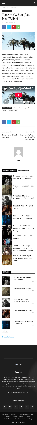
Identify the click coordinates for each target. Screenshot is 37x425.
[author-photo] (18, 157)
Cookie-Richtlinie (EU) (10, 419)
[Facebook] (4, 27)
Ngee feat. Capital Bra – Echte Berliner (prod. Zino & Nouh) (23, 228)
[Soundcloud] (21, 407)
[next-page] (6, 266)
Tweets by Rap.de (8, 337)
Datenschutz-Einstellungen (25, 419)
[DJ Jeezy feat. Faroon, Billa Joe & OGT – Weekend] (7, 180)
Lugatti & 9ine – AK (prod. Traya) (23, 310)
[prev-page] (3, 266)
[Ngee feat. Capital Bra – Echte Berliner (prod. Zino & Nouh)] (7, 230)
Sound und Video (12, 8)
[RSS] (16, 407)
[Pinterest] (14, 27)
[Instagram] (10, 407)
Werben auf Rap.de (11, 417)
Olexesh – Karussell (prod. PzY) (23, 288)
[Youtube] (32, 407)
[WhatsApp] (18, 27)
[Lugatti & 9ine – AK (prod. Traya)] (7, 210)
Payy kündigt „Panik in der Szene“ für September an (27, 137)
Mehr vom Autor (23, 170)
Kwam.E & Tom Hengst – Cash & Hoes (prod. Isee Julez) (22, 258)
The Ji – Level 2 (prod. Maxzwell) (9, 136)
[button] (3, 3)
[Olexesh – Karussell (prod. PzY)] (7, 190)
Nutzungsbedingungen (26, 414)
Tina (6, 22)
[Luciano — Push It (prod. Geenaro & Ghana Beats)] (7, 220)
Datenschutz (14, 414)
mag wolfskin (27, 108)
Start (3, 8)
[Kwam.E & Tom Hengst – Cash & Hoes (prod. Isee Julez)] (7, 260)
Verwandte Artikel (9, 170)
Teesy (4, 110)
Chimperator (17, 108)
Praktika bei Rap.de (24, 417)
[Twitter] (9, 27)
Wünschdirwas (13, 110)
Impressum (5, 414)
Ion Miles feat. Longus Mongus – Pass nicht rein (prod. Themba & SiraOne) (23, 248)
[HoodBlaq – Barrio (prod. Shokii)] (7, 240)
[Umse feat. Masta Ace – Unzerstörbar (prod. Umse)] (7, 200)
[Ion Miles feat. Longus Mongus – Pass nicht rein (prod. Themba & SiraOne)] (7, 250)
